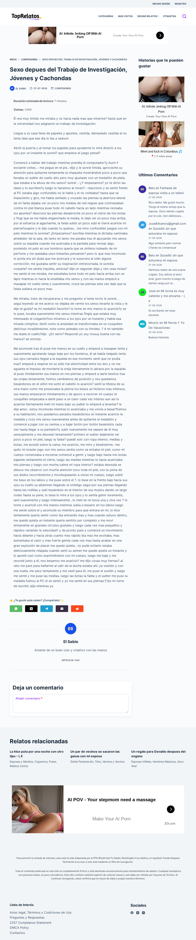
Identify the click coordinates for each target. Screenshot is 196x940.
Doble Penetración (81, 761)
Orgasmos (41, 761)
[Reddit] (77, 608)
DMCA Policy (19, 927)
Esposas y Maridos (21, 761)
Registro (180, 3)
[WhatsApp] (16, 608)
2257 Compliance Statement (30, 922)
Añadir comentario (29, 698)
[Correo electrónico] (62, 608)
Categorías (105, 16)
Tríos (98, 761)
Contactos (17, 933)
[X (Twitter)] (31, 608)
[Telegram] (46, 608)
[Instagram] (143, 912)
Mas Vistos (125, 16)
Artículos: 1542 (71, 660)
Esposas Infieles (141, 761)
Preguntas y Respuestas (27, 917)
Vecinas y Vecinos (113, 761)
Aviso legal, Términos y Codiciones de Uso (41, 912)
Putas (52, 761)
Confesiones (63, 88)
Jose (152, 291)
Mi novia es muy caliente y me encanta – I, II (167, 296)
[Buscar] (184, 16)
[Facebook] (132, 912)
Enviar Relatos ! (147, 16)
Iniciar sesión (161, 3)
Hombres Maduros (164, 761)
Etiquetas (169, 16)
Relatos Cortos (19, 766)
